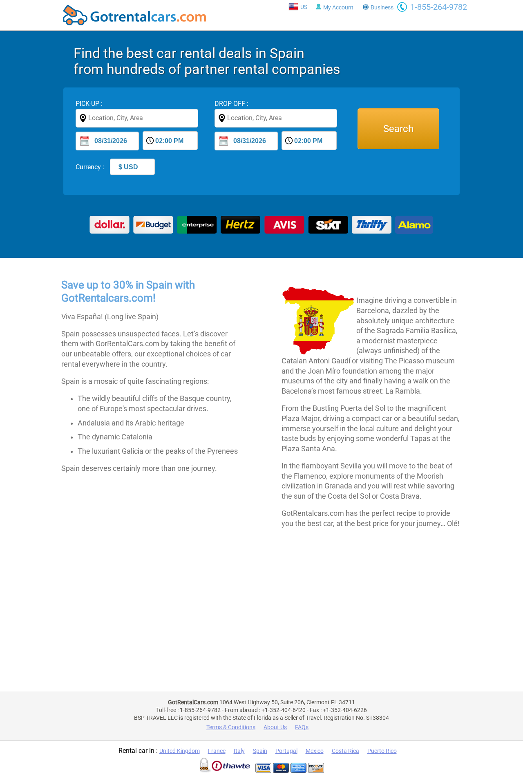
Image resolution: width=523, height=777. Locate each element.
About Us (275, 727)
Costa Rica (345, 751)
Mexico (315, 751)
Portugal (286, 751)
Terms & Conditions (230, 727)
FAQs (301, 727)
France (217, 751)
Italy (239, 751)
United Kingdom (179, 751)
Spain (260, 751)
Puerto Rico (382, 751)
